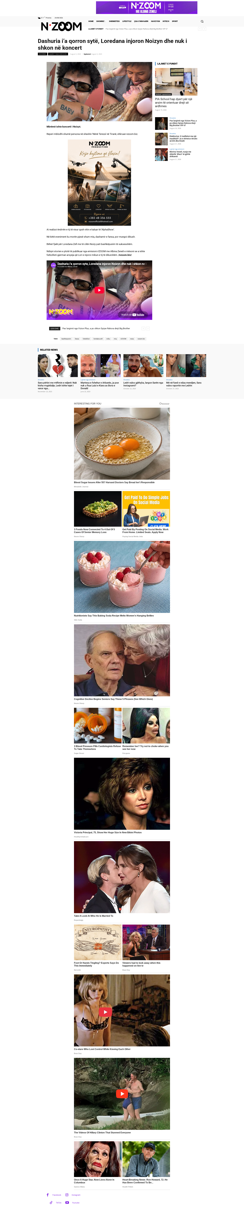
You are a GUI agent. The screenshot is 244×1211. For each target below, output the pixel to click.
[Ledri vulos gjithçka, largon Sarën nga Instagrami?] (143, 365)
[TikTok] (51, 1203)
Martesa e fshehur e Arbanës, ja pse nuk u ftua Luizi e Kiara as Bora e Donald (100, 385)
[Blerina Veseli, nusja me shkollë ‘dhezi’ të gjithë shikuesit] (161, 154)
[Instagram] (67, 1195)
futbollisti (86, 339)
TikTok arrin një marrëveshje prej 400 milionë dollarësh (127, 29)
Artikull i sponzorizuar (163, 94)
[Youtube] (67, 1203)
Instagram (76, 1195)
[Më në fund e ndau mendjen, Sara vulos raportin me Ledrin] (186, 365)
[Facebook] (47, 1195)
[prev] (200, 29)
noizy (132, 339)
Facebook (57, 1195)
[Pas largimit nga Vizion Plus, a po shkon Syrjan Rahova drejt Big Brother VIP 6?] (161, 123)
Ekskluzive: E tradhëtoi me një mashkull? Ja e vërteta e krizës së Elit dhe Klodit (183, 138)
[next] (204, 29)
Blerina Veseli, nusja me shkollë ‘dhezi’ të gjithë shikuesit (180, 154)
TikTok (58, 1203)
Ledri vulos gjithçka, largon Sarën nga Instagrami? (143, 384)
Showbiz (42, 54)
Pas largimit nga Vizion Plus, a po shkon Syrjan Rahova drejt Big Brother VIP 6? (183, 123)
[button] (202, 21)
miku (108, 339)
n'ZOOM (123, 339)
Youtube (75, 1203)
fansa (77, 339)
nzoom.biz (141, 339)
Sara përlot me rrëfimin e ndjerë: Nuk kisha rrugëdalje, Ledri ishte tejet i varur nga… (57, 385)
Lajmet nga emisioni (58, 54)
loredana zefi (98, 339)
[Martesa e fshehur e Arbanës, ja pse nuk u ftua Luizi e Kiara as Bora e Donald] (101, 365)
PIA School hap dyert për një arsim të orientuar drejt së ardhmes (173, 102)
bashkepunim (66, 339)
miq (115, 339)
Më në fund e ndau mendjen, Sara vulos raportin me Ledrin (183, 384)
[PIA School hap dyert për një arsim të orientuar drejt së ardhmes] (176, 82)
